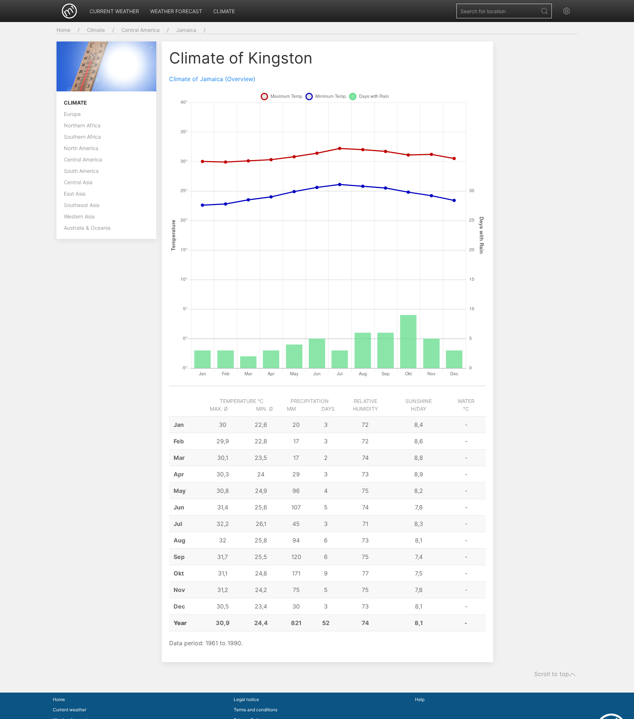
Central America (140, 30)
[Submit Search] (544, 11)
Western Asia (79, 216)
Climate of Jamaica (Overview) (212, 79)
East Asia (74, 193)
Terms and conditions (255, 709)
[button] (568, 11)
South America (81, 171)
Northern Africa (82, 125)
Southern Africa (82, 137)
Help (420, 699)
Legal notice (246, 699)
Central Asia (78, 182)
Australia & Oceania (87, 228)
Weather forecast (176, 11)
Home (63, 30)
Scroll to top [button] (551, 674)
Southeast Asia (81, 205)
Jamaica (186, 30)
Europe (72, 114)
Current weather (114, 11)
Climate (224, 11)
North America (81, 148)
